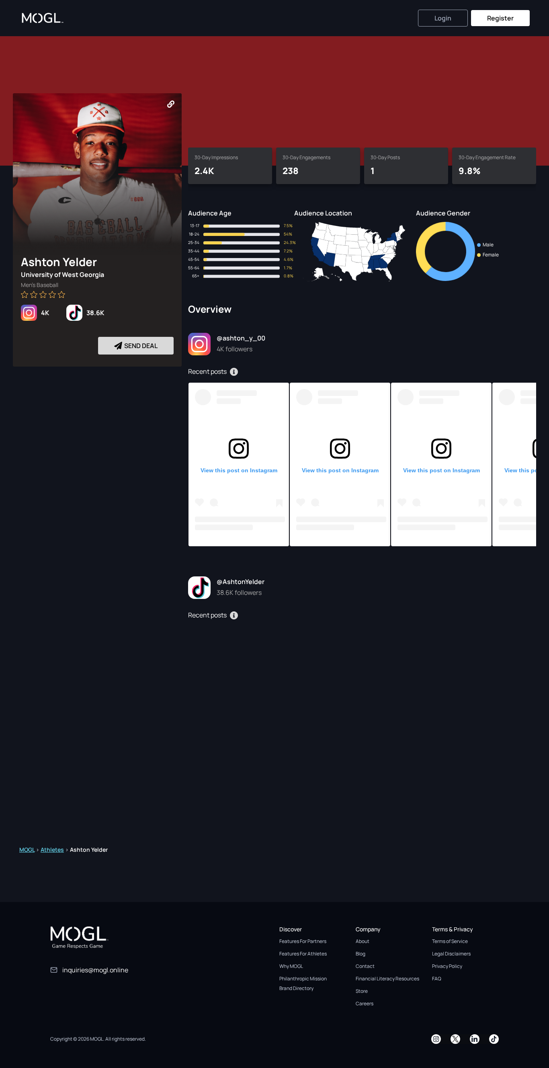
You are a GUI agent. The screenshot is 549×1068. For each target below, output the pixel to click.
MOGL (27, 849)
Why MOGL (291, 966)
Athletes (52, 849)
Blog (360, 953)
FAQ (436, 978)
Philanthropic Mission (303, 978)
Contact (365, 966)
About (362, 941)
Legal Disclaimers (451, 953)
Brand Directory (296, 988)
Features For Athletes (303, 953)
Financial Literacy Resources (387, 978)
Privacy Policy (447, 966)
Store (362, 991)
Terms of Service (450, 941)
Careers (364, 1003)
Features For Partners (302, 941)
